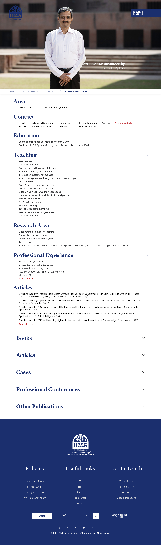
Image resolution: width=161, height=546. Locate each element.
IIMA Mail (80, 503)
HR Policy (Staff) (34, 487)
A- (105, 516)
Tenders (126, 492)
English (42, 515)
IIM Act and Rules (35, 481)
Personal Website (123, 123)
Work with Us (126, 481)
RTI (80, 481)
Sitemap (80, 492)
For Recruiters (126, 487)
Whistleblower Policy (35, 498)
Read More (24, 324)
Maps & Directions (126, 498)
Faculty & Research (29, 91)
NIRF (80, 487)
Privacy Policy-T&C (34, 492)
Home (11, 91)
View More (24, 278)
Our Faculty (51, 91)
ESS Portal (80, 498)
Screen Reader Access (119, 515)
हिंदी (64, 515)
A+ (87, 516)
